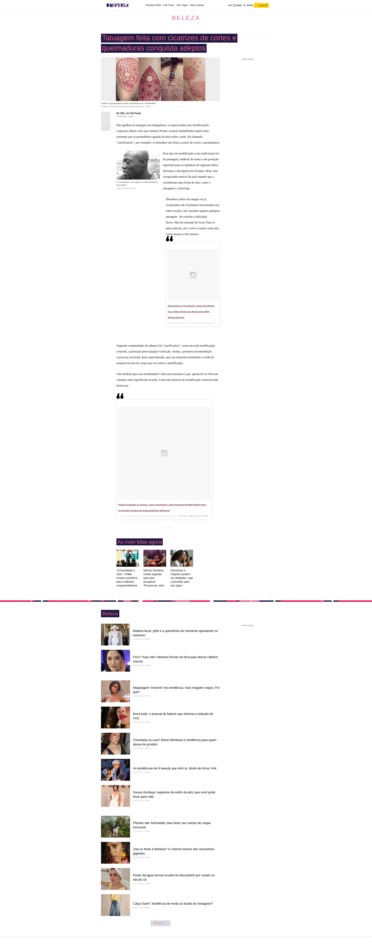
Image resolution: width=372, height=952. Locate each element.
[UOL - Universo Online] (130, 5)
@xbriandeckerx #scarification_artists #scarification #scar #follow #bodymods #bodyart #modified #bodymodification (191, 312)
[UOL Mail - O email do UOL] (237, 5)
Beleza (186, 18)
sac (230, 5)
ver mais (158, 923)
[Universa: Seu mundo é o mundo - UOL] (117, 5)
